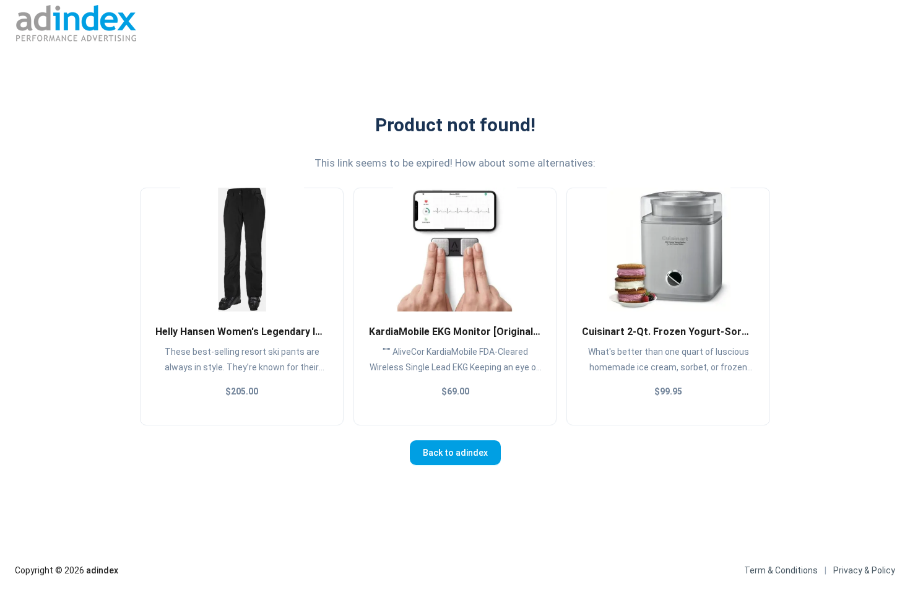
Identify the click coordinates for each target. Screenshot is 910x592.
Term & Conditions (781, 570)
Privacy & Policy (864, 570)
